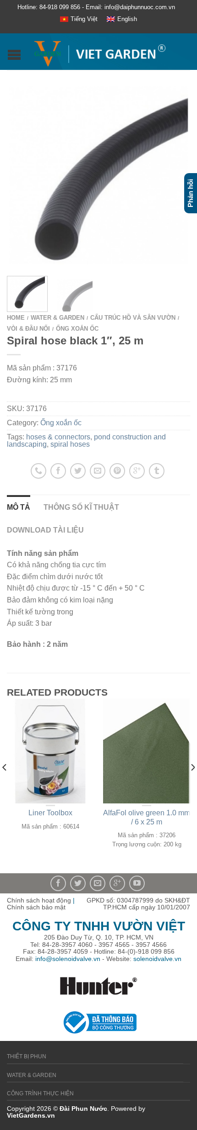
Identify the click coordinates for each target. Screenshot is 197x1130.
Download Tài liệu (45, 530)
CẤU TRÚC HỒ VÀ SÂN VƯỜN (132, 317)
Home (16, 317)
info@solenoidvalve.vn (67, 958)
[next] (192, 785)
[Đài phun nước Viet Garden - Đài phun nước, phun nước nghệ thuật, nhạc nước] (99, 51)
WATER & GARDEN (57, 317)
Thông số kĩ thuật (81, 507)
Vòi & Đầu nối (28, 328)
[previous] (4, 785)
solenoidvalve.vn (157, 958)
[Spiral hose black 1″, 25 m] (98, 175)
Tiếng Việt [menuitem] (84, 19)
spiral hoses (70, 444)
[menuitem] (78, 19)
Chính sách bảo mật (36, 907)
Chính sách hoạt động (39, 900)
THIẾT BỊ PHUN (26, 1056)
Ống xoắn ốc (77, 328)
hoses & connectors (58, 437)
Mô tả (18, 507)
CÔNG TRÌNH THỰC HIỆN (40, 1093)
